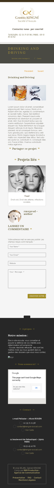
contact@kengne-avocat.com (29, 426)
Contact (37, 478)
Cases (39, 58)
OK (36, 388)
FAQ (29, 478)
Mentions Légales (27, 480)
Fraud (27, 196)
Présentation (19, 478)
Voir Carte (29, 430)
